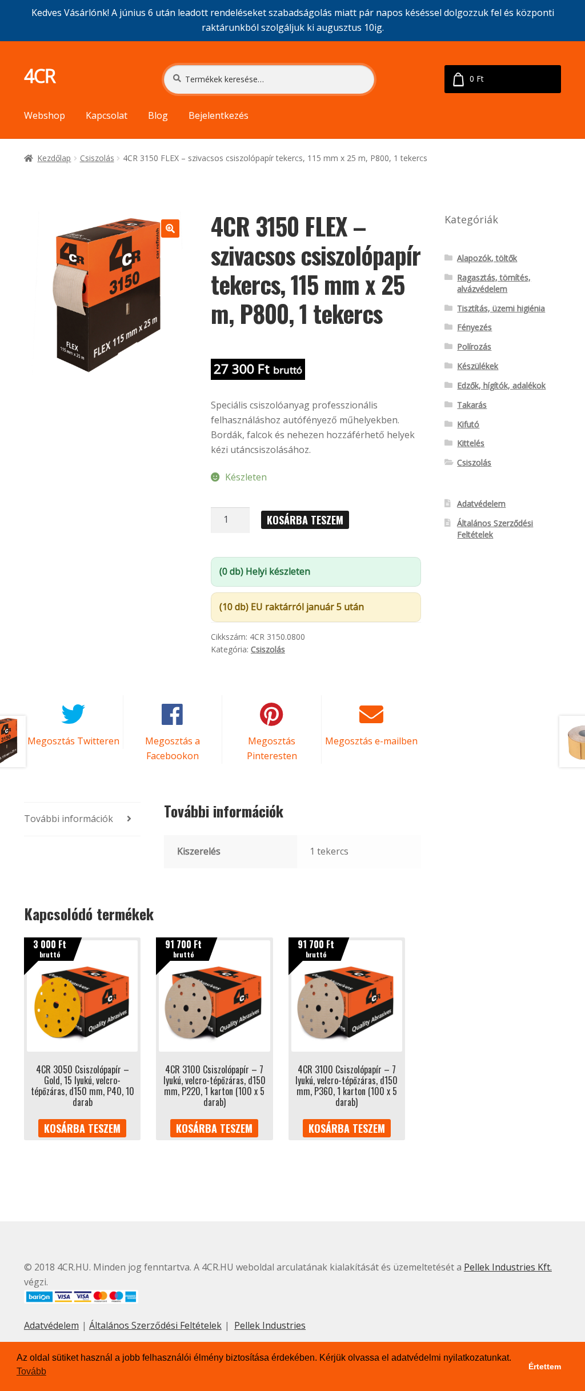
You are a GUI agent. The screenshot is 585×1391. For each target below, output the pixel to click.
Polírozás (474, 346)
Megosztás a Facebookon (172, 748)
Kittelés (470, 443)
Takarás (472, 404)
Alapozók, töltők (487, 257)
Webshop (44, 115)
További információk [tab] (68, 818)
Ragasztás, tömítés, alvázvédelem (494, 283)
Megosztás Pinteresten (272, 748)
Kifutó (468, 424)
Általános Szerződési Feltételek (155, 1325)
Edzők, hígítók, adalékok (501, 385)
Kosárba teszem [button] (82, 1128)
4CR (39, 75)
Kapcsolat (106, 115)
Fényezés (474, 327)
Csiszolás (97, 158)
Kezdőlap (54, 158)
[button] (170, 228)
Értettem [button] (544, 1366)
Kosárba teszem (305, 519)
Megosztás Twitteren (73, 741)
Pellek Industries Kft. (508, 1267)
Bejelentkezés (219, 115)
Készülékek (477, 365)
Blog (158, 115)
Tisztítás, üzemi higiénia (501, 308)
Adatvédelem (481, 503)
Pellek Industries (270, 1325)
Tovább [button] (31, 1371)
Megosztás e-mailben (371, 741)
